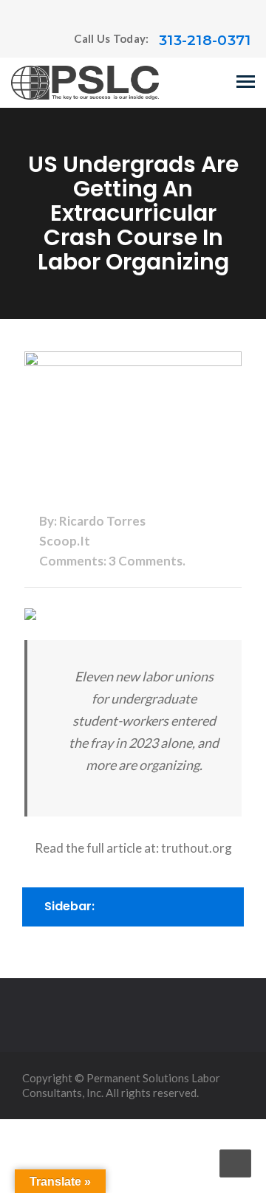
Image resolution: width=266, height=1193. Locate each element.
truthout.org (196, 848)
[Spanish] (47, 41)
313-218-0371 (205, 40)
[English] (17, 41)
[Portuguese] (32, 41)
